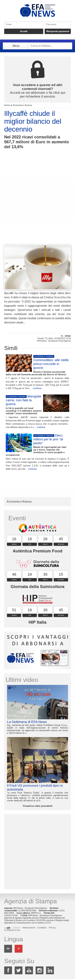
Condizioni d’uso (12, 930)
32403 (48, 923)
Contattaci (42, 927)
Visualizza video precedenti (37, 806)
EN (8, 948)
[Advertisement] (37, 203)
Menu (16, 45)
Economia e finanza (22, 105)
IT (19, 948)
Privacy (52, 927)
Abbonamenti (28, 927)
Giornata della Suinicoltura (37, 586)
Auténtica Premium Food (37, 551)
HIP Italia (37, 622)
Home (7, 105)
